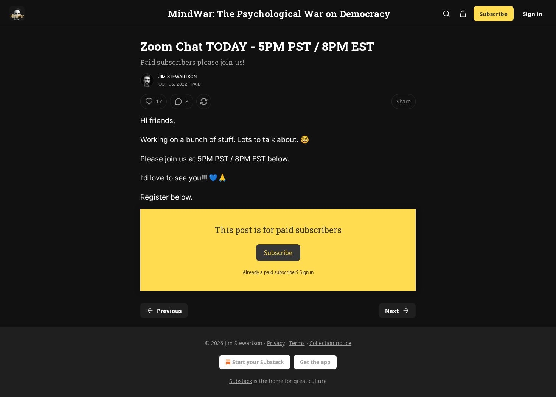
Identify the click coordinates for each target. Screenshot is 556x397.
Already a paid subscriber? (278, 272)
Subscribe (494, 13)
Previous (169, 310)
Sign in (532, 13)
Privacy (276, 343)
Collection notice (330, 343)
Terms (297, 343)
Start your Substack (258, 362)
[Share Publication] (463, 13)
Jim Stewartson (177, 76)
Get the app (315, 362)
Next (392, 310)
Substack (240, 380)
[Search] (446, 13)
